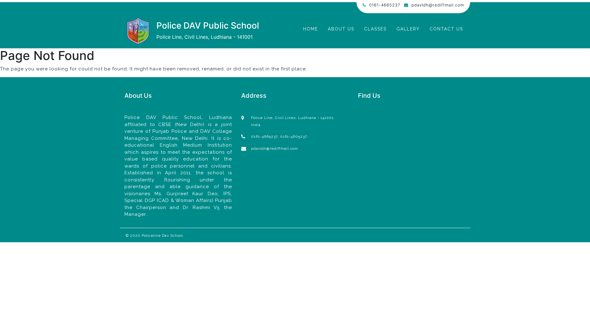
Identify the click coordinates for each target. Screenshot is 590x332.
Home (310, 28)
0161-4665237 (384, 4)
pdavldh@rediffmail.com (437, 4)
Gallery (408, 28)
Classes (375, 28)
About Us (341, 28)
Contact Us (446, 28)
